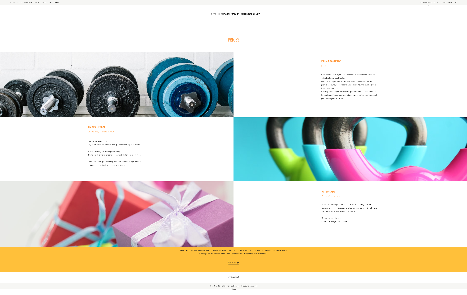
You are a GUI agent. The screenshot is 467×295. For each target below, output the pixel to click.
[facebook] (456, 2)
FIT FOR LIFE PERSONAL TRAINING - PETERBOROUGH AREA (235, 14)
